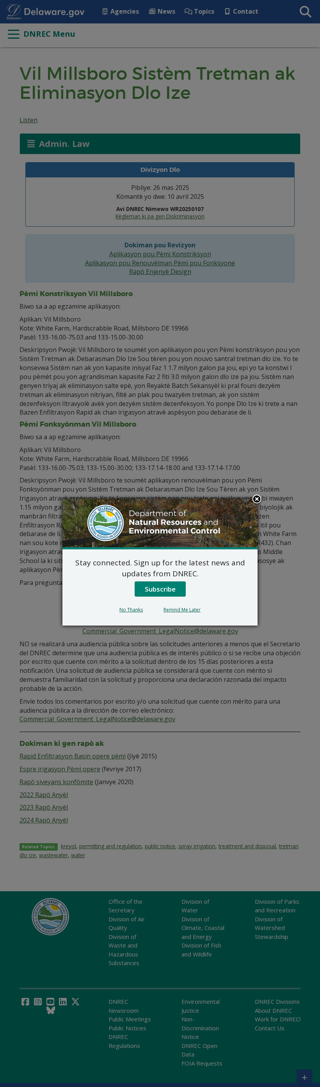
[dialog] (160, 562)
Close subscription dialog (257, 500)
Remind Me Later (182, 609)
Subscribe (160, 589)
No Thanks (131, 609)
